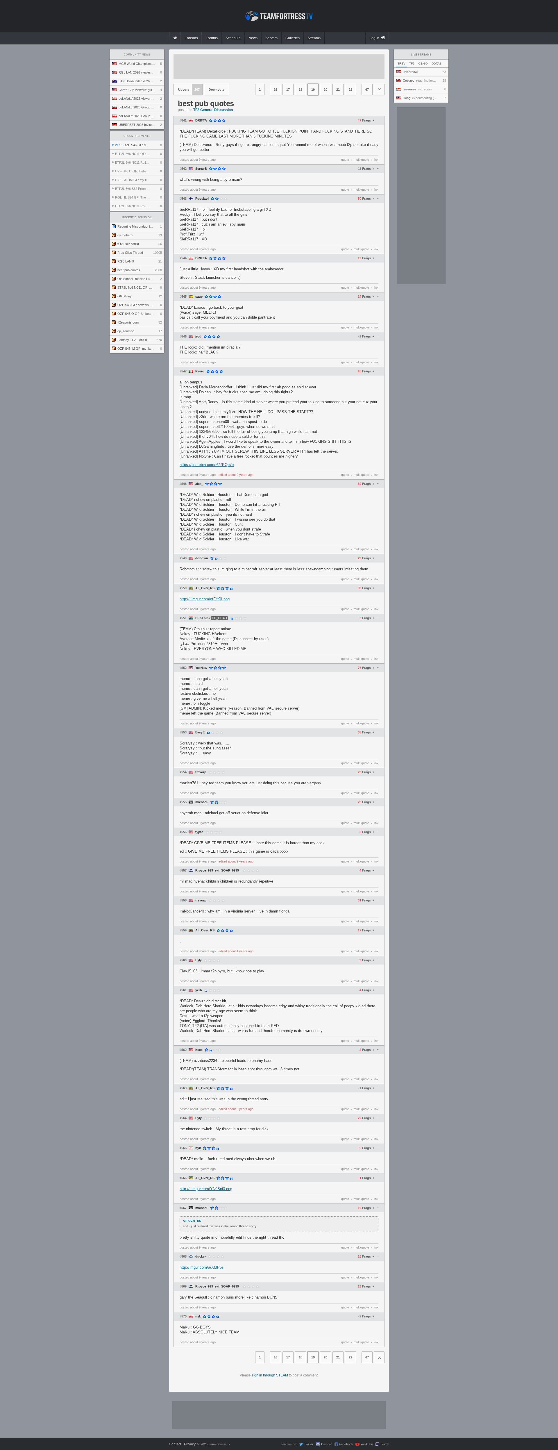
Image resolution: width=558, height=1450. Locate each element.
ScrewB (201, 168)
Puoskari (202, 198)
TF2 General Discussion (213, 110)
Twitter (308, 1444)
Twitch (384, 1444)
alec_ (199, 483)
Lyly (198, 960)
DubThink (202, 618)
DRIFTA (201, 120)
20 (325, 89)
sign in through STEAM (270, 1375)
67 (367, 89)
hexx (199, 1049)
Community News (137, 54)
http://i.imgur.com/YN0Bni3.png (206, 1189)
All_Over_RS (204, 588)
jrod (198, 336)
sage (199, 296)
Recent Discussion (137, 217)
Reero (199, 371)
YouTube (366, 1444)
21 (338, 89)
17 (288, 89)
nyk (198, 1148)
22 (350, 89)
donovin (201, 558)
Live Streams (421, 54)
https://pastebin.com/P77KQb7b (207, 464)
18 (300, 89)
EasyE (200, 732)
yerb (198, 990)
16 (275, 89)
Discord (326, 1444)
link (376, 159)
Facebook (346, 1444)
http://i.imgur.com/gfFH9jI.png (205, 599)
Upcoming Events (137, 136)
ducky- (200, 1256)
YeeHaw (201, 667)
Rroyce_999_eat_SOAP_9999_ (218, 870)
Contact (175, 1444)
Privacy (190, 1444)
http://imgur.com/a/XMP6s (202, 1267)
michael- (201, 802)
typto (199, 832)
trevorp (200, 772)
